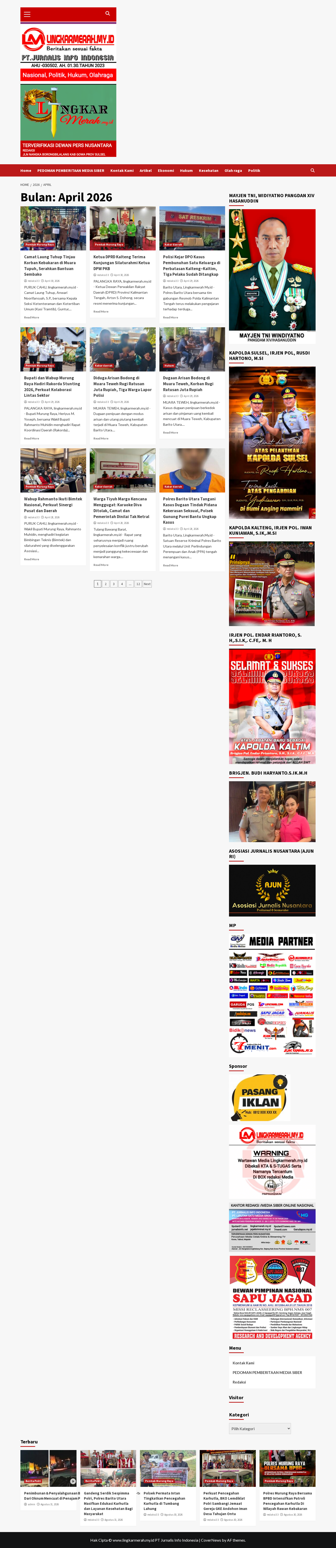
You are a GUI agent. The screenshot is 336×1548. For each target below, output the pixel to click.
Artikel (146, 170)
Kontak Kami (122, 170)
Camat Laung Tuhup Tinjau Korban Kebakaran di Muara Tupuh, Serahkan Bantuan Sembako (50, 265)
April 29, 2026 (191, 281)
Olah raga (233, 170)
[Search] (312, 170)
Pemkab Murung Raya (40, 244)
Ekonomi (166, 170)
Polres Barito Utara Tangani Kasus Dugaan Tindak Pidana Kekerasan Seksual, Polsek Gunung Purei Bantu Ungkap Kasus (190, 510)
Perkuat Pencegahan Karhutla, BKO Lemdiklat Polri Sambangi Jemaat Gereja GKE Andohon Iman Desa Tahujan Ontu (225, 1503)
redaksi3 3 (33, 281)
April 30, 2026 (52, 281)
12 (138, 584)
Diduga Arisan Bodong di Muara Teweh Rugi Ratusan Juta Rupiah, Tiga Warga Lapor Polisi (122, 386)
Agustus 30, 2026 (173, 1514)
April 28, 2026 (52, 517)
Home (25, 170)
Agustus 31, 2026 (50, 1504)
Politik (254, 170)
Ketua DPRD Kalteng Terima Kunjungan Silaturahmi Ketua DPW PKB (121, 262)
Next (147, 584)
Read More (31, 317)
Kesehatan (208, 170)
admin (31, 1504)
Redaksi (239, 1382)
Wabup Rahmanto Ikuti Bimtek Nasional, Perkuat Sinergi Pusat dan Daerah (53, 504)
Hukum (186, 170)
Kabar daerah (173, 244)
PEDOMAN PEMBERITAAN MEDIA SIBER (70, 170)
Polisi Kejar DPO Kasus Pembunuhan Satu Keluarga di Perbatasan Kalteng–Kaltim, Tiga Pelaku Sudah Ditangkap (191, 265)
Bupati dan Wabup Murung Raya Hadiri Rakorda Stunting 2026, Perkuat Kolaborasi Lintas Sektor (52, 386)
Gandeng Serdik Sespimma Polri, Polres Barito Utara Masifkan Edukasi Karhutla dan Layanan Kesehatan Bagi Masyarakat (108, 1503)
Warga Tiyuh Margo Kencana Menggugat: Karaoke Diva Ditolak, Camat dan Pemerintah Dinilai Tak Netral (121, 507)
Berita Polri (33, 1481)
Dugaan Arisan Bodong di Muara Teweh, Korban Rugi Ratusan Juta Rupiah (188, 383)
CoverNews (211, 1540)
